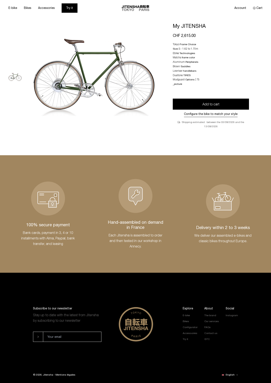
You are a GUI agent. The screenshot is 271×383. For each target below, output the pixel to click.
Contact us (210, 333)
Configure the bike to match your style (211, 114)
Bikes (27, 8)
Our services (211, 321)
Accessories (46, 8)
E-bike (12, 8)
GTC (207, 339)
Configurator (190, 327)
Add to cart (210, 104)
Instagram (232, 315)
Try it (69, 8)
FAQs (207, 327)
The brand (210, 315)
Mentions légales (65, 374)
